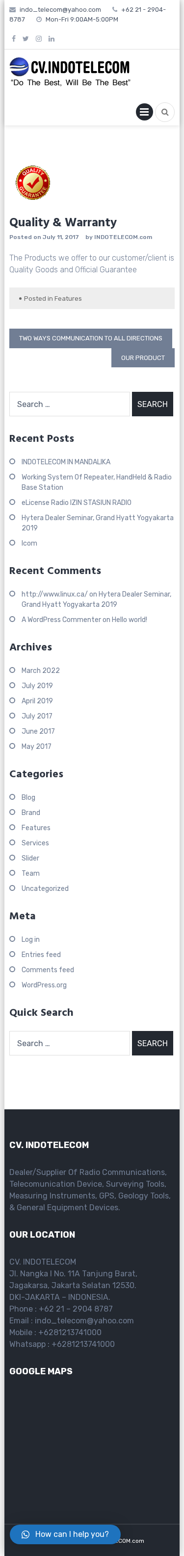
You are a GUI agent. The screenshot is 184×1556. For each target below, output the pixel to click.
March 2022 (41, 671)
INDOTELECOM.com (123, 237)
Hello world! (129, 620)
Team (31, 873)
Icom (29, 543)
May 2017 (37, 746)
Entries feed (41, 955)
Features (68, 298)
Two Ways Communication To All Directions (90, 338)
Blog (28, 797)
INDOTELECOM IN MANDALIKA (66, 462)
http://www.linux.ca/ (55, 594)
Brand (31, 813)
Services (35, 843)
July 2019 (37, 686)
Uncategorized (45, 889)
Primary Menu (144, 113)
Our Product (143, 357)
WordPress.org (44, 985)
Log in (31, 939)
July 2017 (37, 716)
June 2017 (38, 731)
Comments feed (48, 970)
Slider (30, 858)
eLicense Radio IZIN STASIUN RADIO (76, 503)
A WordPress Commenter (61, 620)
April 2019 (37, 701)
